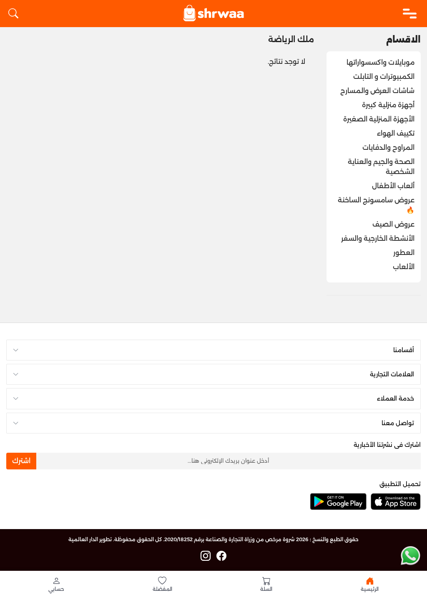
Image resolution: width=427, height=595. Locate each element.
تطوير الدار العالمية (90, 539)
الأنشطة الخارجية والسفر (377, 238)
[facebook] (221, 556)
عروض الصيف (393, 224)
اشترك (21, 461)
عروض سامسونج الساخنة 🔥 (376, 205)
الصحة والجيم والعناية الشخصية (381, 167)
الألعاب (403, 267)
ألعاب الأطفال (393, 186)
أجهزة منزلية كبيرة (388, 105)
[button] (56, 584)
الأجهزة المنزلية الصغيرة (378, 119)
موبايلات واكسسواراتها (380, 62)
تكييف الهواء (395, 133)
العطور (403, 253)
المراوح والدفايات (388, 147)
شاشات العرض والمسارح (377, 91)
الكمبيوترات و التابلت (383, 77)
